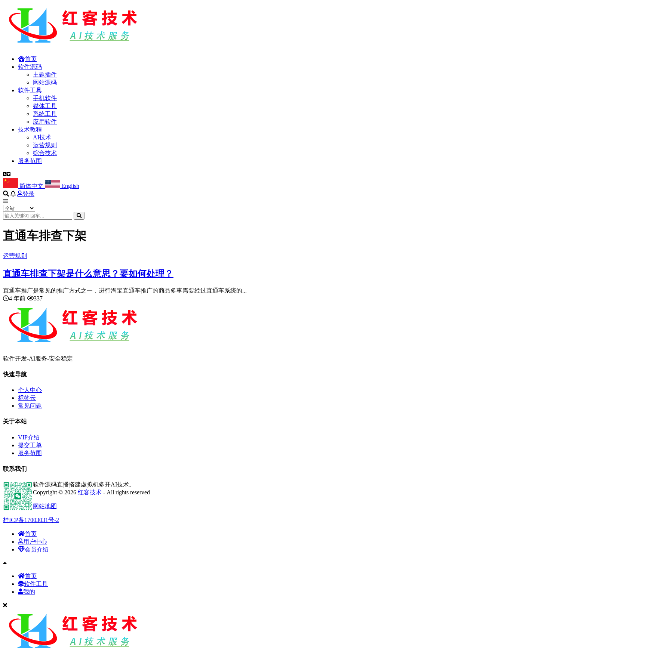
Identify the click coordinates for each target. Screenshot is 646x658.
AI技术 (42, 137)
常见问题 (30, 405)
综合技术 (45, 153)
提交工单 (30, 445)
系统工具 (45, 114)
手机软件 (45, 98)
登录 (28, 194)
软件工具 (30, 90)
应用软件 (45, 121)
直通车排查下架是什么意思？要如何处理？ (88, 273)
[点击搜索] (79, 216)
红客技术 (90, 492)
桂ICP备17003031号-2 (31, 520)
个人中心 (30, 390)
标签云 (27, 398)
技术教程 (30, 129)
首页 (31, 59)
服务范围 (30, 161)
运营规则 (45, 145)
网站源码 (45, 82)
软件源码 (30, 67)
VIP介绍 (29, 437)
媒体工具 (45, 106)
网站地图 (45, 506)
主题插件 (45, 74)
